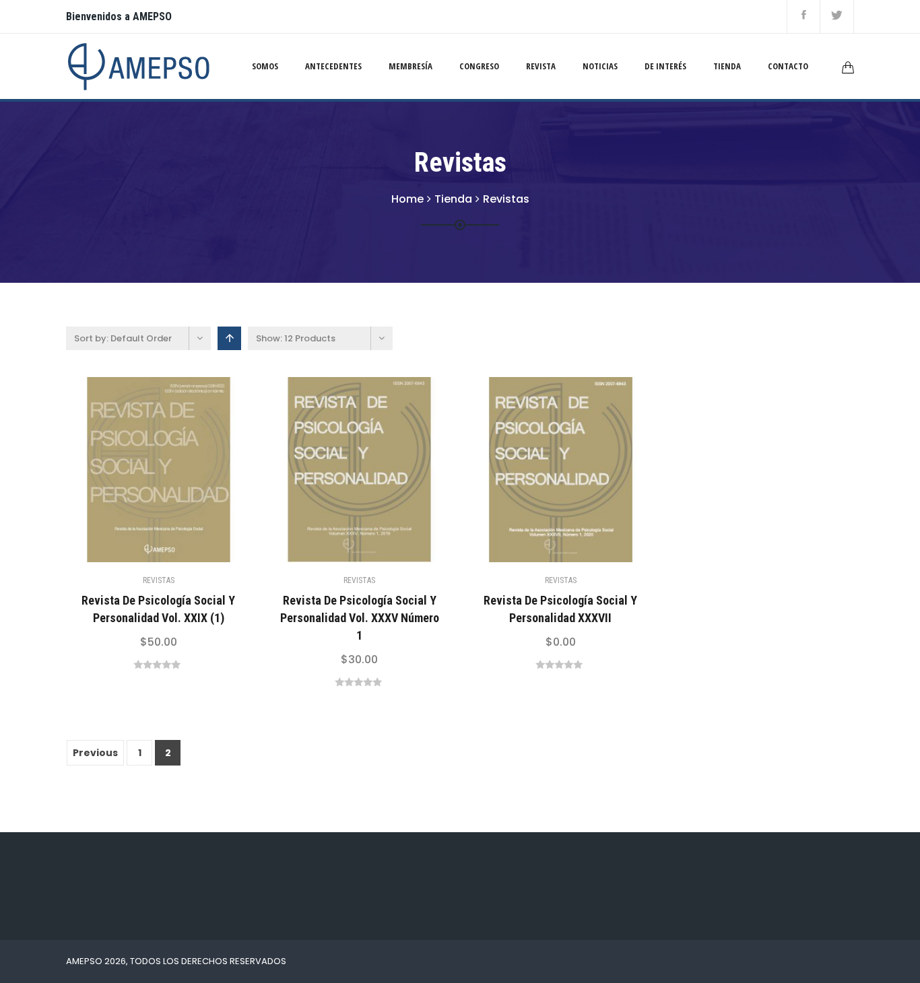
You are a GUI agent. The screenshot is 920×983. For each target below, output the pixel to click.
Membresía (410, 66)
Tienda (727, 66)
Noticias (600, 66)
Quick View (158, 469)
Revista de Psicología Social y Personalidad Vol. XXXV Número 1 (359, 617)
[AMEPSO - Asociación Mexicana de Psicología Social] (138, 65)
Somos (265, 66)
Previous (95, 752)
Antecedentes (333, 66)
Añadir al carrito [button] (124, 469)
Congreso (479, 66)
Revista (541, 66)
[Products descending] (229, 338)
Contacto (788, 66)
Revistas (158, 580)
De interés (665, 66)
